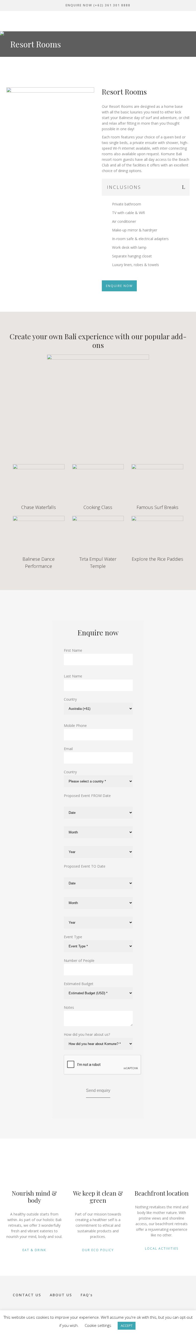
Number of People (79, 960)
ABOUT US (61, 1294)
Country (70, 699)
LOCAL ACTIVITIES (161, 1248)
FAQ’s (87, 1294)
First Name (73, 650)
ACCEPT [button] (126, 1325)
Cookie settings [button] (98, 1325)
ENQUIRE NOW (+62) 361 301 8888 (98, 5)
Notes (69, 1007)
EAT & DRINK (34, 1250)
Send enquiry (98, 1090)
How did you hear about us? (87, 1034)
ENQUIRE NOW (119, 286)
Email (68, 748)
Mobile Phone (75, 725)
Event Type (73, 936)
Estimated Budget (78, 983)
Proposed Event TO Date (84, 866)
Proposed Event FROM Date (87, 795)
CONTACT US (27, 1294)
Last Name (73, 676)
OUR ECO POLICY (98, 1250)
